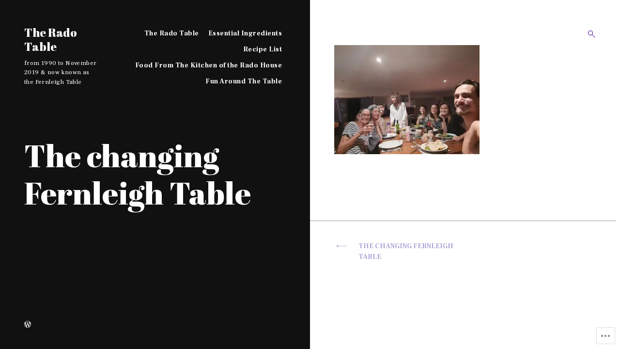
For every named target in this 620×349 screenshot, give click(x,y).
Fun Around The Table (243, 81)
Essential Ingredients (245, 33)
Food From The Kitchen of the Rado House (208, 65)
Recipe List (262, 49)
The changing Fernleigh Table (405, 252)
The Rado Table (50, 39)
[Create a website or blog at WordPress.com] (27, 325)
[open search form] (588, 34)
